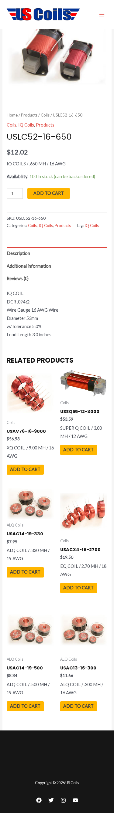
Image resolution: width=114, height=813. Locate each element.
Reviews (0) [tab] (18, 278)
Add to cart (48, 193)
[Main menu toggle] (102, 14)
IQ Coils (26, 124)
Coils (45, 115)
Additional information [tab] (29, 266)
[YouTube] (75, 800)
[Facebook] (39, 800)
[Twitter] (51, 800)
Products (29, 115)
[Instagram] (63, 800)
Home (12, 115)
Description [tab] (18, 253)
